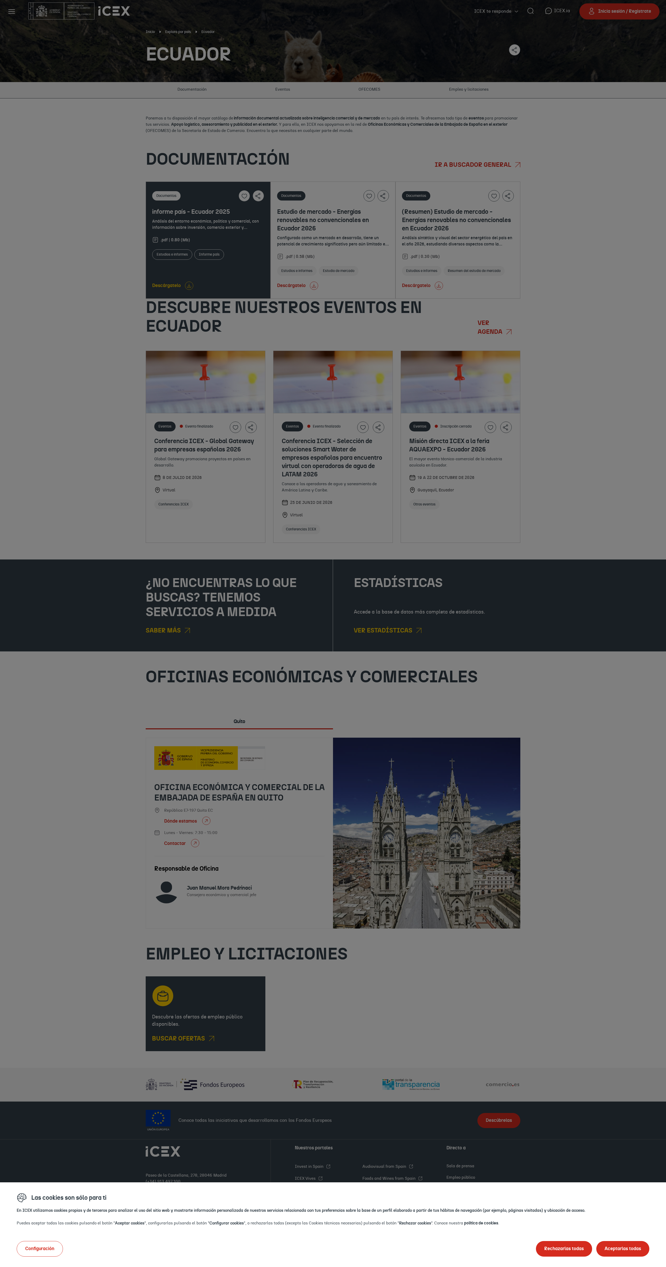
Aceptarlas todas (623, 1248)
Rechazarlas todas (564, 1248)
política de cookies (481, 1223)
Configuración (39, 1248)
